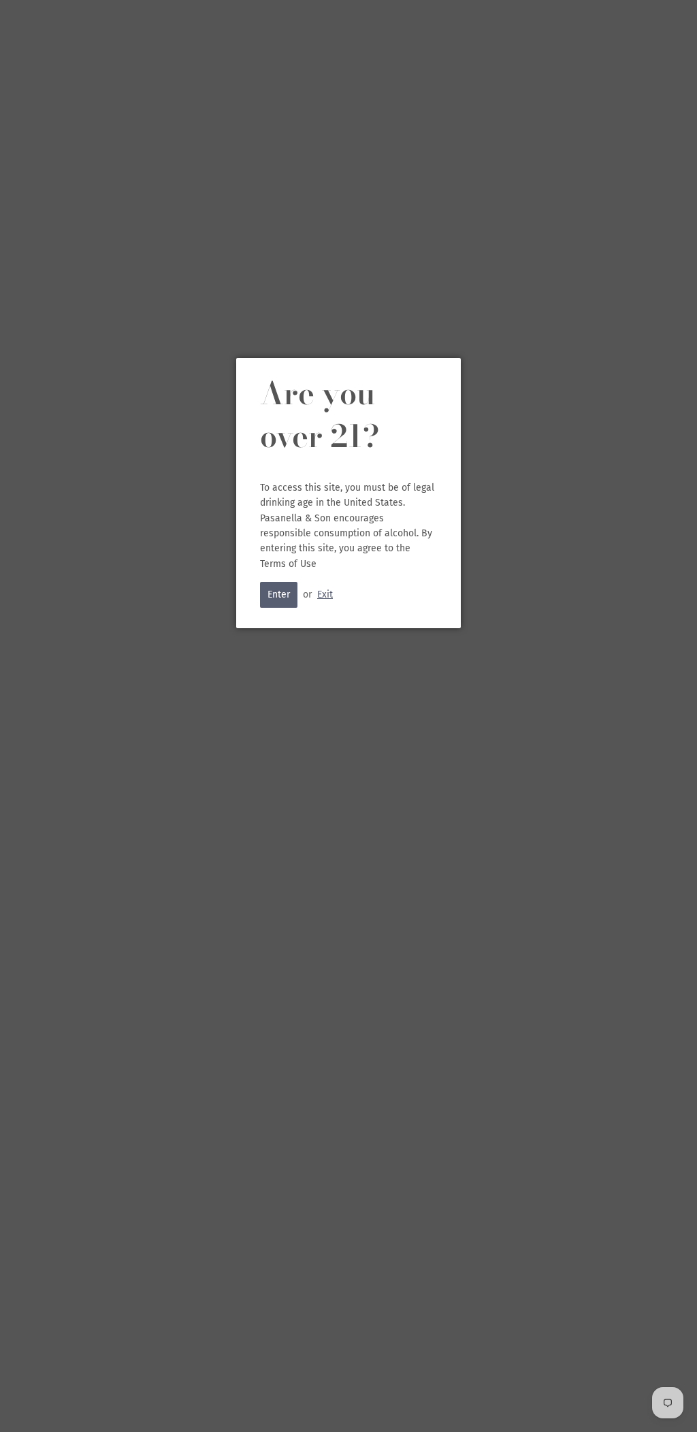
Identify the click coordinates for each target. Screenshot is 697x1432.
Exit (325, 594)
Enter (279, 594)
